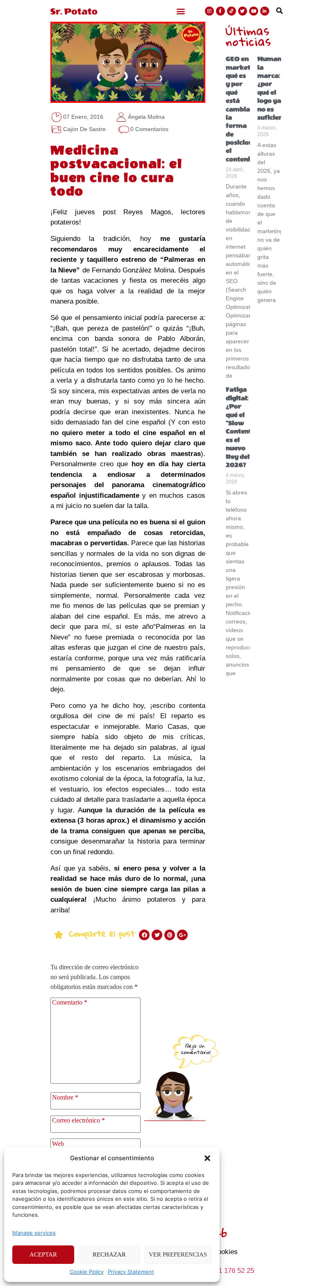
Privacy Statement (131, 1271)
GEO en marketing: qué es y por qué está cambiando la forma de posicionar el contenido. (244, 109)
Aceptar (43, 1254)
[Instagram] (209, 11)
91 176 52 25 (234, 1271)
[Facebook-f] (220, 11)
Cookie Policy (87, 1271)
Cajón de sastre (84, 129)
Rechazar (109, 1254)
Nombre (65, 1097)
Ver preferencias (178, 1254)
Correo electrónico (78, 1120)
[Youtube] (253, 11)
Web (58, 1144)
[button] (207, 1158)
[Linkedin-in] (264, 11)
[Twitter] (242, 11)
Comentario (69, 1002)
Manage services (34, 1232)
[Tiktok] (231, 11)
